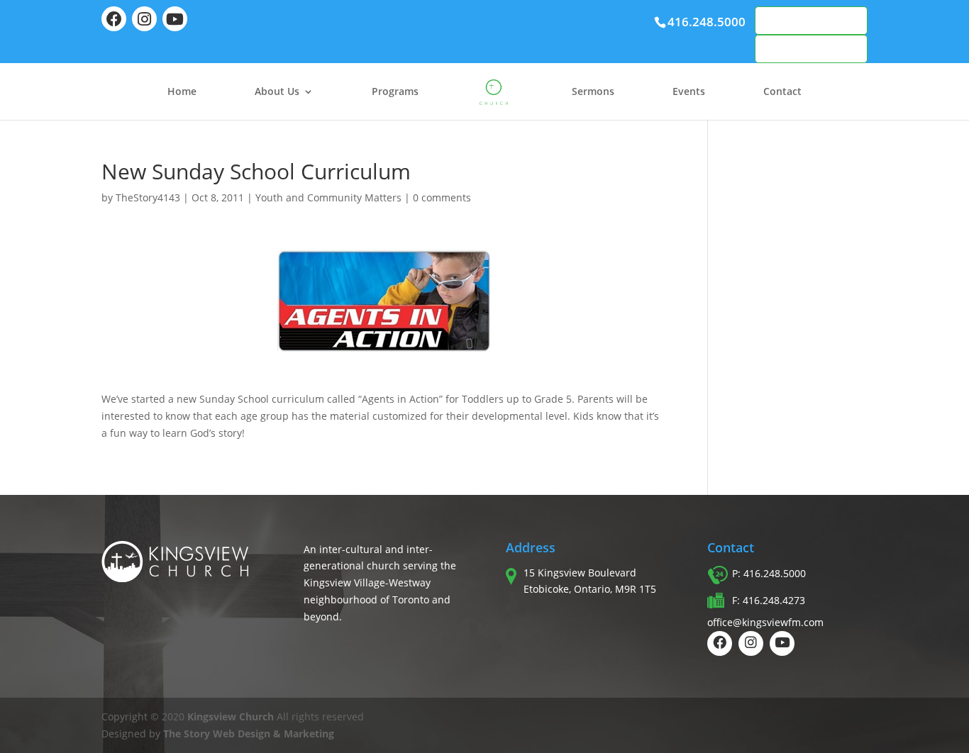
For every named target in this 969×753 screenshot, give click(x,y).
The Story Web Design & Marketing (248, 733)
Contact (782, 92)
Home (181, 92)
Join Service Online (811, 49)
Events (688, 92)
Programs (395, 92)
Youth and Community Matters (328, 197)
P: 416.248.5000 (769, 573)
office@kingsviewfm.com (765, 622)
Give (782, 20)
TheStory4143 (148, 197)
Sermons (593, 92)
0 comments (442, 197)
